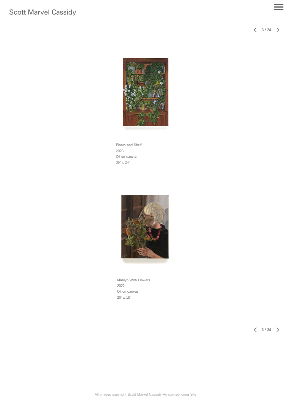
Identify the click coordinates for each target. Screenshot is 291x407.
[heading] (42, 14)
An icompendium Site (179, 394)
